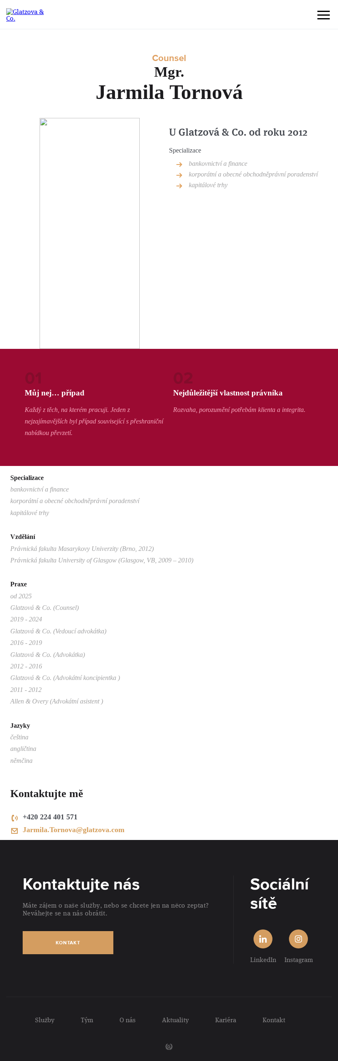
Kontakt (68, 943)
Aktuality (175, 1020)
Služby (44, 1020)
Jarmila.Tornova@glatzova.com (73, 830)
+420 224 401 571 (50, 817)
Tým (87, 1020)
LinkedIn (263, 959)
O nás (128, 1020)
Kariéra (225, 1020)
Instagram (298, 959)
